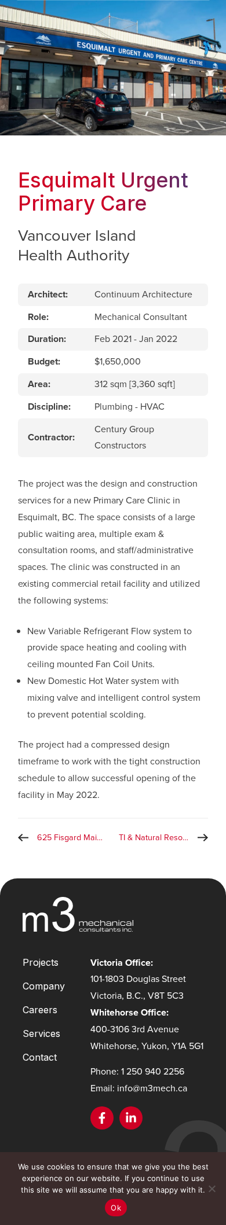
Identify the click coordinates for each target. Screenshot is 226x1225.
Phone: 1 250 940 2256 (137, 1071)
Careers (40, 1010)
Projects (41, 962)
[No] (211, 1188)
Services (41, 1033)
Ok (116, 1207)
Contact (40, 1057)
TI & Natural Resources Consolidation (163, 837)
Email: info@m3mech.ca (138, 1088)
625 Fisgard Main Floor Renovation (75, 837)
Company (44, 986)
